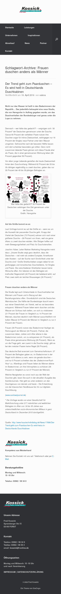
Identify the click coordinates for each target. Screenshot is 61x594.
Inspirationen (34, 35)
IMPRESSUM (10, 572)
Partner (43, 43)
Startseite (9, 27)
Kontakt (8, 51)
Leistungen (29, 27)
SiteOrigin (36, 588)
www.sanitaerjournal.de (15, 395)
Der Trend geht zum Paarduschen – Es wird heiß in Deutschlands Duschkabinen (28, 87)
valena (43, 95)
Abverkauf (9, 43)
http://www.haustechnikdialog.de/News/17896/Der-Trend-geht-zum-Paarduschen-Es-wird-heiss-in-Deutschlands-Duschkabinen (29, 425)
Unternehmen (11, 35)
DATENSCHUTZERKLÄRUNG (30, 572)
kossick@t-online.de (19, 547)
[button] (56, 39)
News (27, 43)
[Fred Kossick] (30, 9)
